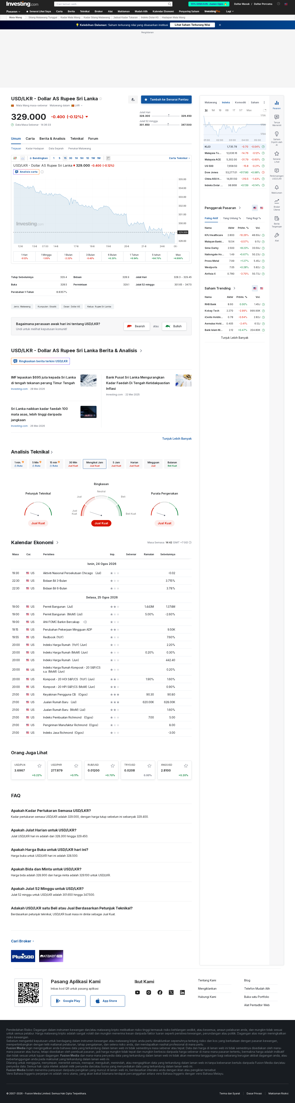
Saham (255, 102)
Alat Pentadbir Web (257, 1005)
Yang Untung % (232, 218)
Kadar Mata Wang (70, 17)
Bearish (140, 326)
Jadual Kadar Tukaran (125, 17)
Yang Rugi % (253, 218)
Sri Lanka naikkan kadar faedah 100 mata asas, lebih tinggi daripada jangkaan (39, 414)
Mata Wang (15, 17)
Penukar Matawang (79, 148)
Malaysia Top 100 (215, 153)
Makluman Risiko (278, 1093)
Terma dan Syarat (229, 1093)
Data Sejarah (56, 148)
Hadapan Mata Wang (173, 17)
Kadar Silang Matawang (97, 17)
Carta (30, 138)
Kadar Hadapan (35, 148)
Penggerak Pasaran (220, 208)
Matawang (211, 102)
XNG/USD (166, 764)
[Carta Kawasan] (22, 158)
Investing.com (19, 388)
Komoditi (240, 102)
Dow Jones (211, 172)
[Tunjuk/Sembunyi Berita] (108, 158)
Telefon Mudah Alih (257, 988)
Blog (247, 980)
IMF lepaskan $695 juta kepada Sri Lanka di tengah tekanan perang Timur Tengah (43, 380)
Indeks (226, 102)
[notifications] (278, 4)
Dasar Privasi (254, 1093)
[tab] (19, 464)
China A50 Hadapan (216, 178)
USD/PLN (19, 764)
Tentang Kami (207, 980)
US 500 (209, 165)
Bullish (177, 326)
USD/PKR (56, 764)
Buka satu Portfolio (256, 996)
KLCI (207, 146)
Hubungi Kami (207, 996)
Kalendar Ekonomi (163, 11)
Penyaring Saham (189, 11)
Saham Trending (218, 288)
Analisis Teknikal (30, 452)
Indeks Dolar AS (150, 17)
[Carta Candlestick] (15, 158)
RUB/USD (93, 764)
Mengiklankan (207, 988)
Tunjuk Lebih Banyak (177, 438)
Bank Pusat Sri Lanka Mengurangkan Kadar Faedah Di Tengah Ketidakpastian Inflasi (138, 383)
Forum (93, 138)
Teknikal (76, 138)
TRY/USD (129, 764)
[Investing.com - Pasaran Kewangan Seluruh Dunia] (22, 4)
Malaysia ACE (213, 159)
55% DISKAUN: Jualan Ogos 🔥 (209, 4)
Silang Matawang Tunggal (42, 17)
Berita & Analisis (52, 138)
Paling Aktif (211, 218)
